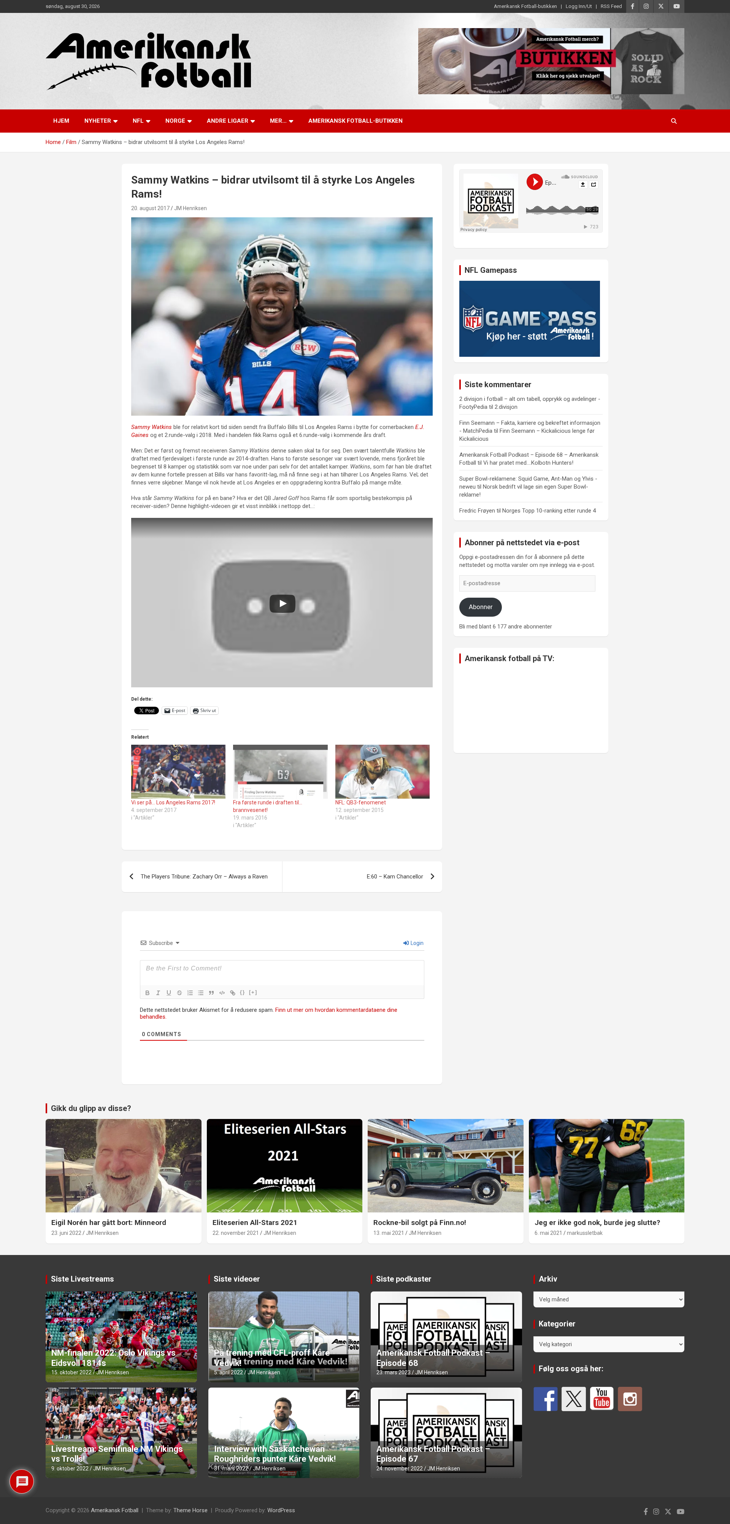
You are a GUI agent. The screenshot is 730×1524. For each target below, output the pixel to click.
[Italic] (158, 992)
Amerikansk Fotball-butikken (525, 6)
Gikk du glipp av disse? (91, 1108)
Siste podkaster (404, 1278)
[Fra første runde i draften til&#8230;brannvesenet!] (280, 772)
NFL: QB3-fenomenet (360, 802)
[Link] (232, 992)
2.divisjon (506, 407)
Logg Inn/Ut (579, 6)
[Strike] (179, 992)
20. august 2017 (150, 208)
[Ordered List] (190, 992)
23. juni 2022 (66, 1233)
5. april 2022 (228, 1372)
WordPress (281, 1510)
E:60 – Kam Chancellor (395, 876)
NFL (138, 120)
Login (416, 943)
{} (242, 992)
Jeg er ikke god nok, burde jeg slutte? (597, 1222)
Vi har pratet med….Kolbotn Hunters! (528, 462)
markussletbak (585, 1233)
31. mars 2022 (231, 1468)
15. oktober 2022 (71, 1372)
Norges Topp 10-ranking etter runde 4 (549, 510)
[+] (253, 992)
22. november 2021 (236, 1233)
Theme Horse (190, 1510)
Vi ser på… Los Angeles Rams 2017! (173, 802)
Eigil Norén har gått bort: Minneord (108, 1222)
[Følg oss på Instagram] (630, 1399)
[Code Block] (222, 992)
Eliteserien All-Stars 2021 (255, 1222)
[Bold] (147, 992)
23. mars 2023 (393, 1372)
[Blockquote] (211, 992)
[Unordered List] (200, 992)
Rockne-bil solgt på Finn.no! (419, 1222)
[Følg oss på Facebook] (545, 1399)
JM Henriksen (190, 208)
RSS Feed (611, 6)
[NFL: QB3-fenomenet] (382, 772)
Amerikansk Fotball (114, 1510)
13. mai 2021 (388, 1233)
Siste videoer (237, 1278)
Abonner (481, 607)
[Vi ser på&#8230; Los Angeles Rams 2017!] (178, 772)
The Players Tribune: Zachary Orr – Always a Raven (204, 876)
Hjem (61, 120)
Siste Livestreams (82, 1278)
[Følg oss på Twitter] (574, 1399)
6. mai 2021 (548, 1233)
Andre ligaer (227, 120)
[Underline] (168, 992)
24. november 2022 (399, 1468)
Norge (175, 120)
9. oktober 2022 (70, 1468)
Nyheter (97, 120)
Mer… (278, 120)
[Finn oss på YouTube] (602, 1399)
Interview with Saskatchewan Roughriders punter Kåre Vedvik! (275, 1454)
